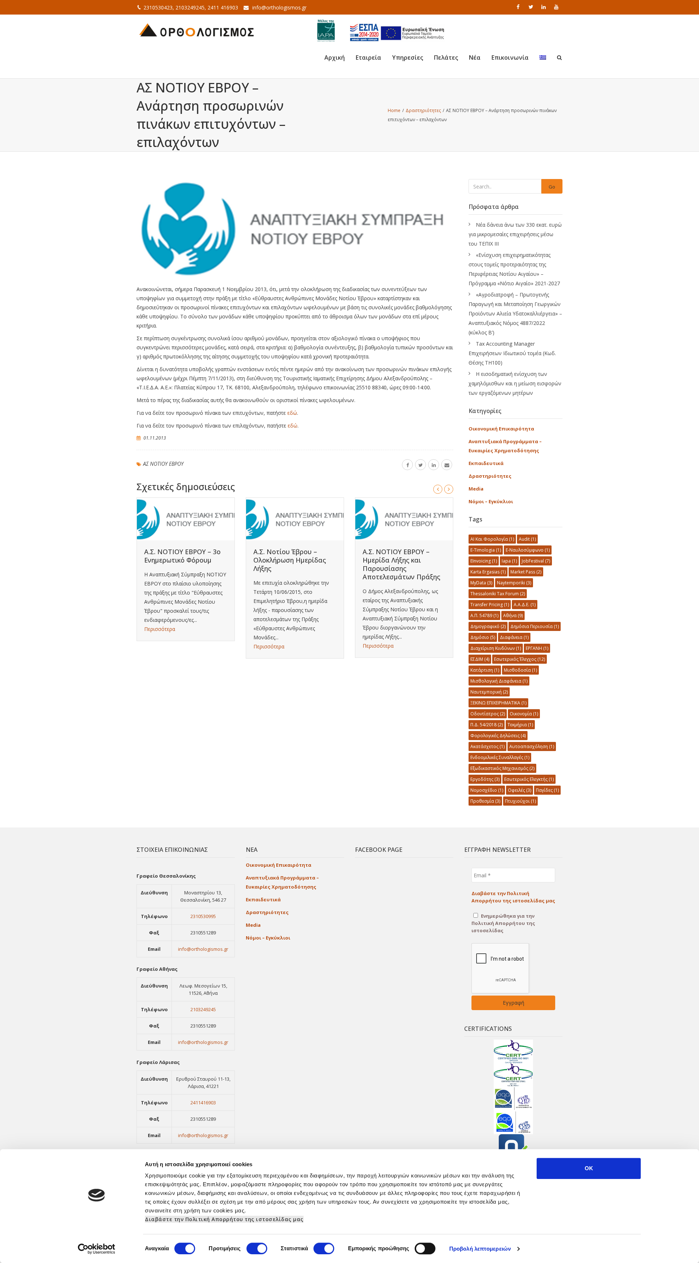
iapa (509, 561)
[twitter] (531, 6)
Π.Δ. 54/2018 (486, 725)
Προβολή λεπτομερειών (480, 1249)
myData (481, 583)
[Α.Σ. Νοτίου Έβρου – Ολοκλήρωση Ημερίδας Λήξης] (295, 519)
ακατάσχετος (487, 746)
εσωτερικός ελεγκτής (529, 779)
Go (552, 186)
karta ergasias (488, 572)
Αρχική (334, 57)
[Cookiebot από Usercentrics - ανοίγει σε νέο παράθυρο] (97, 1248)
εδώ (292, 412)
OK (589, 1168)
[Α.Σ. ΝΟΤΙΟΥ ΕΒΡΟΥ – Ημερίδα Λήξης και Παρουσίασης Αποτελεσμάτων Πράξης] (404, 519)
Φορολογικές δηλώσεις (498, 735)
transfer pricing (489, 604)
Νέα (475, 57)
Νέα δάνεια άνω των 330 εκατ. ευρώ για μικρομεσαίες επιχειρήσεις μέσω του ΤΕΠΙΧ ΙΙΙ (515, 234)
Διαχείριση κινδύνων (495, 648)
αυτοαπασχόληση (531, 746)
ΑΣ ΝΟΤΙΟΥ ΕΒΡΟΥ (163, 463)
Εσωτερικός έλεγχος (519, 659)
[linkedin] (544, 6)
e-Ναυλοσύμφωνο (528, 550)
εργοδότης (484, 779)
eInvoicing (483, 561)
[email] (446, 464)
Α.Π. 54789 (484, 615)
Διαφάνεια (514, 637)
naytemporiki (514, 583)
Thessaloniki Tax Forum (497, 594)
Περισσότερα (159, 628)
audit (527, 539)
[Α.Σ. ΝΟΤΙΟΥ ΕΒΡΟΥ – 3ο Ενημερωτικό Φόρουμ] (185, 519)
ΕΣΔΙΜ (479, 659)
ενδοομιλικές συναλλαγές (499, 757)
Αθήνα (513, 615)
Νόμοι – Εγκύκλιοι (491, 501)
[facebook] (518, 6)
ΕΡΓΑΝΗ (537, 648)
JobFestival (536, 561)
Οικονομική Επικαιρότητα (501, 428)
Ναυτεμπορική (489, 692)
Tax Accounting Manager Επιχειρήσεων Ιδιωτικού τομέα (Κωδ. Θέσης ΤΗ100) (512, 353)
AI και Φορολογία (492, 539)
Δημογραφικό (488, 626)
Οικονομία (524, 714)
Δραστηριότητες (490, 476)
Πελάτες (446, 57)
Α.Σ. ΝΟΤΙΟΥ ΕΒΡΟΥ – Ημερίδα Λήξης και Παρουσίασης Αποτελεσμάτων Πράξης (401, 564)
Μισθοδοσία (520, 670)
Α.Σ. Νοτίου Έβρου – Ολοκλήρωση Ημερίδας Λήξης (289, 560)
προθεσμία (485, 801)
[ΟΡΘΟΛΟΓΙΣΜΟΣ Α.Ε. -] (196, 29)
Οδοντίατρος (487, 714)
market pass (525, 572)
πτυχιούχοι (520, 801)
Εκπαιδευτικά (486, 463)
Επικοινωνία (510, 57)
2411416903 (203, 1102)
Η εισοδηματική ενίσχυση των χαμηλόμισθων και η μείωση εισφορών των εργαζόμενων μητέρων (515, 383)
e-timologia (485, 550)
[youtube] (557, 6)
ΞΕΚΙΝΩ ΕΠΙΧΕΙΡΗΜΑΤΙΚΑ (498, 703)
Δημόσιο (482, 637)
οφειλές (519, 790)
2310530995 (203, 916)
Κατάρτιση (484, 670)
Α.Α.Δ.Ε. (525, 604)
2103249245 (203, 1009)
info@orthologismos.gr (279, 7)
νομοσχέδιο (486, 790)
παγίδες (547, 790)
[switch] (256, 1248)
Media (476, 488)
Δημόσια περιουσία (534, 626)
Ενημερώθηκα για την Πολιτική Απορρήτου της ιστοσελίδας (503, 923)
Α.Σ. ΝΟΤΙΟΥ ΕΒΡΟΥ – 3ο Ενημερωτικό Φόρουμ (182, 555)
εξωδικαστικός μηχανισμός (502, 768)
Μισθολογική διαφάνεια (499, 681)
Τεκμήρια (520, 725)
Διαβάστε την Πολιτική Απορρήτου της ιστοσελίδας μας (224, 1219)
